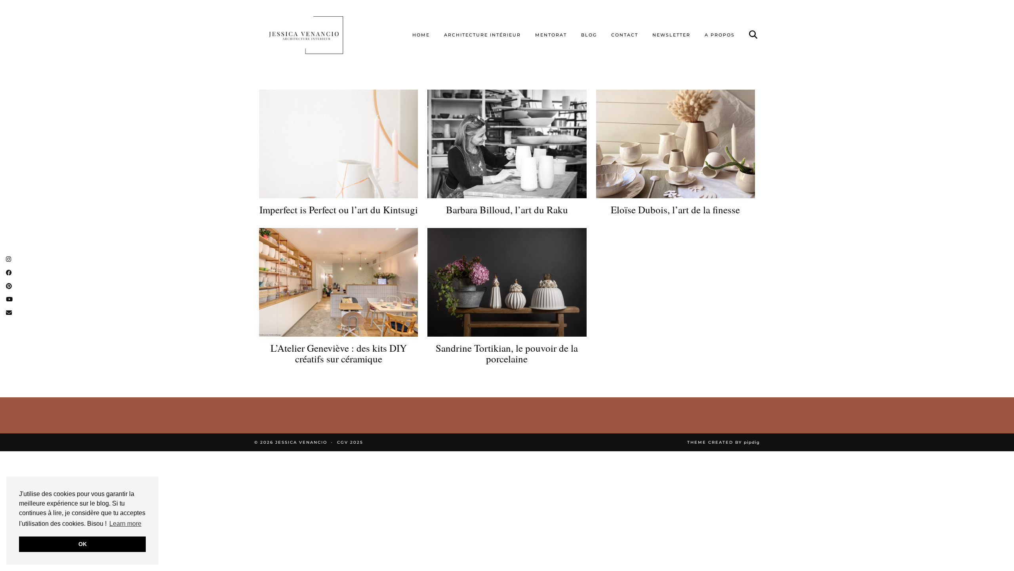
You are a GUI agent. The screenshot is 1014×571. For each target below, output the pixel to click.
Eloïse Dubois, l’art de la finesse (675, 209)
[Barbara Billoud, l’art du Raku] (506, 144)
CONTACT (624, 35)
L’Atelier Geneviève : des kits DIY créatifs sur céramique (339, 353)
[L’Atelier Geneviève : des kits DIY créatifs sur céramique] (338, 282)
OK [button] (82, 544)
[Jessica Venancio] (316, 35)
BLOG (589, 35)
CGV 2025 (350, 442)
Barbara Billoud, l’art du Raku (507, 209)
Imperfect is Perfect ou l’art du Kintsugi (338, 209)
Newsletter (671, 35)
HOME (421, 35)
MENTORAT (551, 35)
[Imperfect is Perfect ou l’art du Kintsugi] (338, 144)
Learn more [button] (125, 523)
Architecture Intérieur (482, 35)
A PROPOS (720, 35)
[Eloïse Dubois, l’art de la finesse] (675, 144)
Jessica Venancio (301, 442)
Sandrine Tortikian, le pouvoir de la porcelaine (507, 353)
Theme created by (723, 442)
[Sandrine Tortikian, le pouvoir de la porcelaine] (506, 282)
